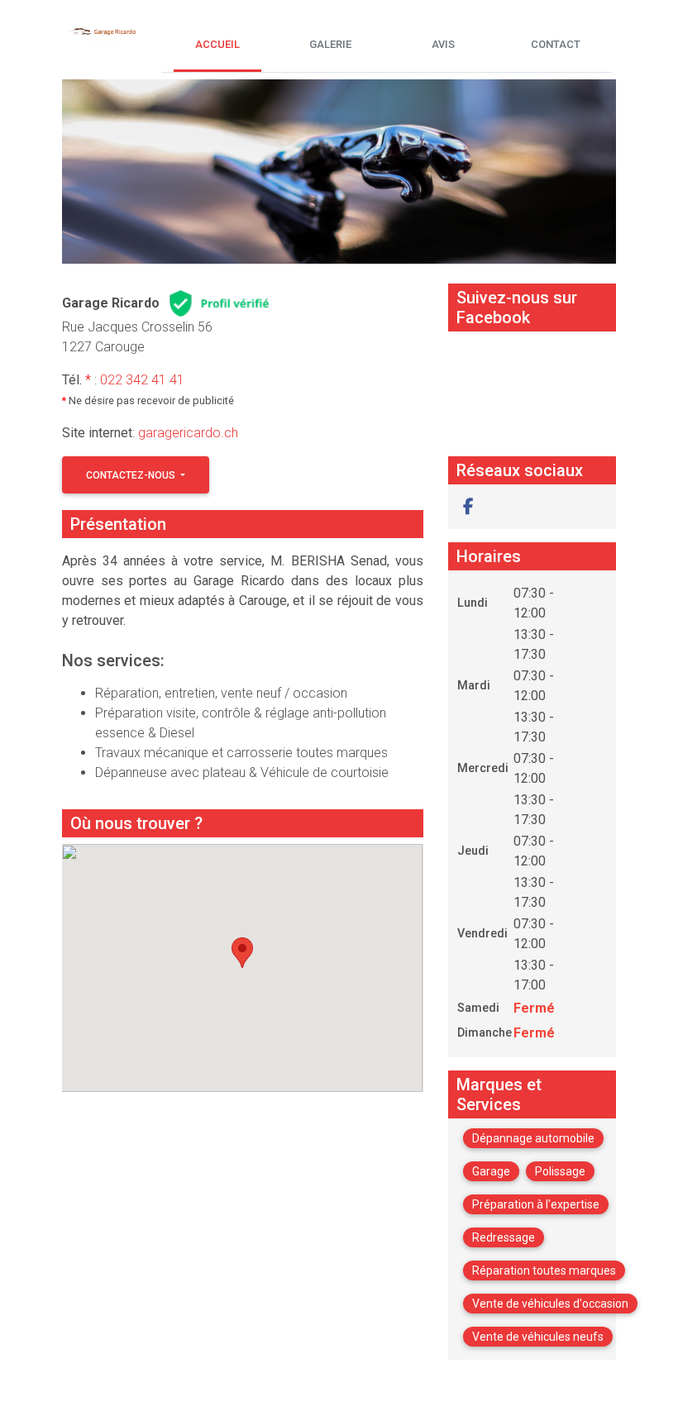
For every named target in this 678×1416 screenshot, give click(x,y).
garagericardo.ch (188, 433)
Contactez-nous (132, 475)
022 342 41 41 (142, 380)
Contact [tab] (555, 44)
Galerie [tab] (330, 44)
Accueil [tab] (217, 44)
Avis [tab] (443, 44)
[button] (468, 507)
